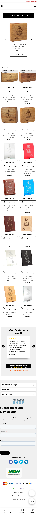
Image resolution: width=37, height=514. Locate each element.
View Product (10, 88)
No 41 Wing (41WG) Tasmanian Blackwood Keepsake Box (9, 135)
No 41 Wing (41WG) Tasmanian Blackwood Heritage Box (18, 46)
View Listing (18, 55)
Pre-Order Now (9, 126)
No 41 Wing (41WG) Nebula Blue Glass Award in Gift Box (27, 208)
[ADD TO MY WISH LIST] (15, 91)
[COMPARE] (9, 91)
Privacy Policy (18, 492)
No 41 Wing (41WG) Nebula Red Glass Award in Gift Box (27, 171)
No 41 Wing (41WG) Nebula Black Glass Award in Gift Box (27, 278)
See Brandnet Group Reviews (18, 371)
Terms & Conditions (18, 496)
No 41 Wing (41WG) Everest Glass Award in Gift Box (9, 171)
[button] (12, 511)
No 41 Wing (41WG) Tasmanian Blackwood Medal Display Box (9, 97)
